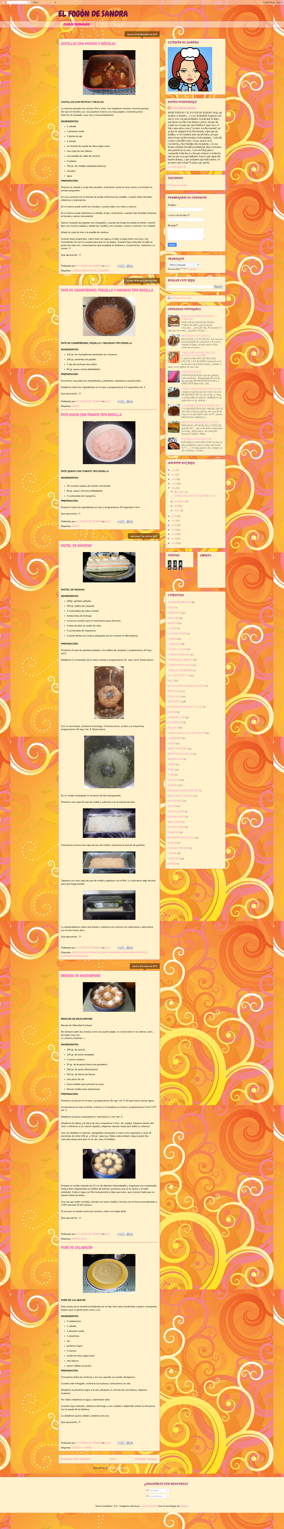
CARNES (76, 270)
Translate (192, 269)
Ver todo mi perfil (177, 166)
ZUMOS (172, 863)
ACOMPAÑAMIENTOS (179, 602)
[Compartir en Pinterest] (131, 266)
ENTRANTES (94, 952)
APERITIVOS (78, 952)
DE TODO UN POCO (178, 675)
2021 (173, 479)
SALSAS (172, 806)
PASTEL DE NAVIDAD (76, 545)
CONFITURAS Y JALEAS (180, 665)
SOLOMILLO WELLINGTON (196, 438)
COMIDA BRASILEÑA (179, 654)
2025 (173, 470)
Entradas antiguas (146, 1459)
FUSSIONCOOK (176, 717)
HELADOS (173, 727)
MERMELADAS (175, 759)
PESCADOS (174, 780)
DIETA (171, 680)
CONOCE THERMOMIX (76, 24)
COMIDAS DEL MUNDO (180, 659)
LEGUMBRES (175, 738)
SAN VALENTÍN (176, 811)
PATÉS (75, 406)
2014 (174, 533)
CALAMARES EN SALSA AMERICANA (200, 405)
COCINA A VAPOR (177, 649)
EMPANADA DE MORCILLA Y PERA (199, 422)
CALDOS (172, 628)
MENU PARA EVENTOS (134, 952)
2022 (173, 474)
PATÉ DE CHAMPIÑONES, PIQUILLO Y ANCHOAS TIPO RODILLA (107, 290)
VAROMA (172, 853)
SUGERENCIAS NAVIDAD (74, 956)
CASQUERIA (174, 644)
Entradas (153, 1490)
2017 (173, 520)
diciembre (179, 491)
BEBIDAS (173, 623)
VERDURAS (174, 858)
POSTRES (173, 785)
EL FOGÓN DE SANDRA (93, 14)
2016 (174, 525)
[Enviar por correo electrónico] (119, 266)
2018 (174, 516)
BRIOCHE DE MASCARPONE (80, 975)
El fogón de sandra (177, 185)
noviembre (180, 501)
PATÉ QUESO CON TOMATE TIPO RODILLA (91, 414)
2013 (173, 538)
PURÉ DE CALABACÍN (76, 1247)
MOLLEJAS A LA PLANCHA (195, 335)
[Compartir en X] (125, 266)
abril (176, 505)
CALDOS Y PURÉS (82, 1447)
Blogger (184, 1506)
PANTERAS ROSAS (191, 371)
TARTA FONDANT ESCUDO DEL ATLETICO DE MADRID (198, 354)
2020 (174, 483)
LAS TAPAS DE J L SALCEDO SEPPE (186, 732)
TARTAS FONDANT (178, 848)
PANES (171, 764)
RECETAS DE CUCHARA (96, 270)
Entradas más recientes (75, 1459)
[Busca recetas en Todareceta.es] (180, 297)
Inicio (112, 1459)
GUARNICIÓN (175, 722)
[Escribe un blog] (122, 266)
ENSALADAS (174, 696)
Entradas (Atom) (116, 1468)
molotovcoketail (149, 1506)
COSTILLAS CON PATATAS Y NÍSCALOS (88, 43)
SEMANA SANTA (176, 816)
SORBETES (174, 832)
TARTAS (172, 842)
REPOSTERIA (79, 1238)
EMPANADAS (175, 691)
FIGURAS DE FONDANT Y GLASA (185, 706)
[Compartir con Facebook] (128, 266)
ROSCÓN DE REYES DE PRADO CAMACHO (197, 318)
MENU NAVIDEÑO (111, 952)
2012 (173, 543)
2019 (174, 487)
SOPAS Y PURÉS (176, 827)
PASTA (171, 769)
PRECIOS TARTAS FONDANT (183, 790)
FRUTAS (172, 712)
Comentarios (155, 1496)
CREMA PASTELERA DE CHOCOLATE (201, 388)
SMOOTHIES (175, 821)
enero (177, 510)
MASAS (171, 743)
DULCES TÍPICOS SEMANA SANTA (186, 685)
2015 (173, 529)
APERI (171, 607)
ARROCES (173, 618)
